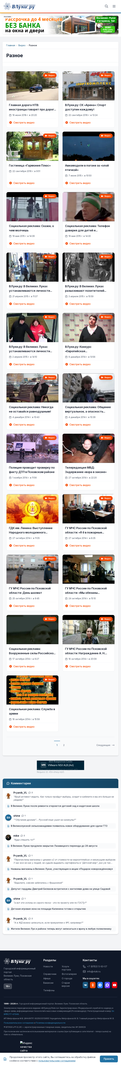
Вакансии (48, 982)
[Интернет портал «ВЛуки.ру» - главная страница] (19, 6)
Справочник (49, 974)
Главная (10, 45)
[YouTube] (114, 985)
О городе (67, 978)
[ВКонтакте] (85, 985)
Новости (48, 966)
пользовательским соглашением (56, 1060)
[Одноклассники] (92, 985)
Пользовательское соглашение (19, 1023)
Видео (22, 45)
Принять (109, 1058)
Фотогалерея (69, 974)
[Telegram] (100, 985)
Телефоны (49, 990)
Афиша (46, 978)
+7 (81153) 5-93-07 (97, 966)
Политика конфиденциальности (50, 1023)
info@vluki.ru (94, 971)
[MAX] (107, 985)
